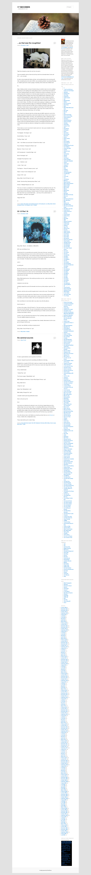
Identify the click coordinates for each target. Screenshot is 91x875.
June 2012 (63, 735)
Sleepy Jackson (67, 232)
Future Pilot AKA (67, 148)
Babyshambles (67, 100)
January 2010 (64, 776)
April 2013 (63, 721)
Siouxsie (65, 229)
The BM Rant (66, 475)
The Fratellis (66, 262)
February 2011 (64, 757)
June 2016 (63, 667)
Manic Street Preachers (68, 183)
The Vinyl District (67, 505)
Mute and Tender (67, 409)
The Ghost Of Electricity (69, 485)
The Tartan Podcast (68, 502)
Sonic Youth (66, 235)
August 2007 (63, 816)
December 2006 (64, 828)
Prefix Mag (66, 595)
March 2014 (63, 705)
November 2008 (64, 795)
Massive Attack (67, 184)
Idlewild (65, 155)
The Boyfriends (67, 243)
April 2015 (63, 687)
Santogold (19, 205)
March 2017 (63, 655)
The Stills (66, 277)
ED (65, 39)
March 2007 (63, 823)
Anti (64, 545)
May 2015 (63, 686)
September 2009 (64, 781)
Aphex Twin (31, 423)
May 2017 (63, 652)
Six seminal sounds (25, 337)
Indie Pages (66, 588)
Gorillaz (65, 149)
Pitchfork (65, 594)
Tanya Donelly (67, 241)
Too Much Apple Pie (68, 517)
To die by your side (68, 516)
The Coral (66, 250)
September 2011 (64, 747)
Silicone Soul (66, 228)
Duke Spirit (66, 132)
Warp (65, 576)
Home (19, 33)
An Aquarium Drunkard (68, 303)
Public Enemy (67, 215)
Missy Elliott (50, 203)
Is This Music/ (67, 591)
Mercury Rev (66, 187)
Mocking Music (67, 397)
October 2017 (64, 645)
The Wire (65, 599)
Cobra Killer (66, 124)
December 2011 (64, 743)
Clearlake (66, 123)
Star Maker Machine (68, 463)
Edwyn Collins (67, 138)
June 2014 (63, 701)
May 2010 (63, 770)
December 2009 (64, 777)
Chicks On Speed (67, 121)
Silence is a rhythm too (68, 446)
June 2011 (63, 752)
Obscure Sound (67, 414)
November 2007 (64, 812)
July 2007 (63, 818)
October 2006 (64, 830)
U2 (64, 286)
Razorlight (66, 218)
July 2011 (63, 750)
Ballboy (65, 102)
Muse (65, 197)
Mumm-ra (66, 196)
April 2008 (63, 805)
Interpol (36, 203)
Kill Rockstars (66, 559)
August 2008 (63, 799)
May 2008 (63, 804)
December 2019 (64, 608)
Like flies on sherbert (68, 383)
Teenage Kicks (67, 470)
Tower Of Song (67, 519)
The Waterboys (67, 283)
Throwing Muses (67, 284)
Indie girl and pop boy (68, 370)
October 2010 (64, 763)
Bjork (65, 106)
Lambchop (66, 170)
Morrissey (66, 193)
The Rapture (66, 273)
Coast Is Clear (66, 321)
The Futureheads (67, 263)
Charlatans (66, 118)
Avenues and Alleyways (68, 312)
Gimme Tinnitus (67, 342)
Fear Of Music (66, 146)
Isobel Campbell (67, 159)
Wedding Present (67, 290)
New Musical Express (68, 592)
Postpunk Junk (67, 429)
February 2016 (64, 673)
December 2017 (64, 642)
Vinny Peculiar (67, 287)
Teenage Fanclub (67, 242)
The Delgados (27, 205)
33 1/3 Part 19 (22, 211)
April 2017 (63, 653)
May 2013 (63, 719)
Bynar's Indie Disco (68, 316)
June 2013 (63, 718)
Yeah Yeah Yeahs (67, 294)
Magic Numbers (67, 182)
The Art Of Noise (67, 471)
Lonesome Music (67, 385)
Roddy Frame (66, 222)
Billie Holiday (47, 423)
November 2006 (64, 829)
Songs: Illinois (67, 457)
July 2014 (63, 700)
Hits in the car (66, 356)
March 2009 (63, 790)
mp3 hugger (66, 402)
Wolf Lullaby (66, 531)
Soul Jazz (66, 570)
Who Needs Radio (67, 530)
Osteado (65, 418)
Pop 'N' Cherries (67, 423)
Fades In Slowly (67, 333)
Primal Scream (67, 214)
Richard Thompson (68, 221)
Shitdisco (66, 225)
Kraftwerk (66, 169)
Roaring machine (67, 439)
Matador (65, 562)
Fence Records (67, 558)
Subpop (65, 572)
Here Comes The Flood (68, 353)
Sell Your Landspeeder (68, 443)
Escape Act (66, 144)
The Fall (65, 260)
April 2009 (63, 788)
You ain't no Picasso (68, 536)
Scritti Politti (66, 224)
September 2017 (64, 646)
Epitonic (65, 587)
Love (65, 175)
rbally (65, 435)
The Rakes (66, 271)
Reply (23, 424)
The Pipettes (66, 270)
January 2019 (64, 624)
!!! (64, 88)
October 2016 (64, 662)
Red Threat (66, 437)
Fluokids (65, 338)
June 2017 (63, 651)
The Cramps (66, 252)
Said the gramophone (68, 440)
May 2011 (63, 753)
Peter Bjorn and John (68, 208)
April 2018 (63, 637)
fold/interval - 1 (65, 852)
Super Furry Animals (68, 239)
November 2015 (64, 677)
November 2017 (64, 644)
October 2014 (64, 696)
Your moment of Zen (68, 537)
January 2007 (64, 826)
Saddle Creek (66, 566)
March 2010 (63, 773)
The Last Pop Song (68, 486)
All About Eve (66, 93)
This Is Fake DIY (67, 601)
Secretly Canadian (67, 567)
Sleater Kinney (67, 231)
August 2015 (63, 682)
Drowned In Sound (67, 585)
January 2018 (64, 641)
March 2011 (63, 756)
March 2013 (63, 722)
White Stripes (66, 291)
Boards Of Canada (67, 114)
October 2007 (64, 813)
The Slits (65, 276)
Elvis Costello (66, 141)
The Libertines (67, 269)
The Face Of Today (67, 484)
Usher (31, 205)
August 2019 (63, 614)
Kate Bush (66, 166)
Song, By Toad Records (68, 569)
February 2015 (64, 690)
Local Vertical (66, 384)
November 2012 (64, 728)
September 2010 (64, 764)
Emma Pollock (67, 142)
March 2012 (63, 739)
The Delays (66, 257)
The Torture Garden (68, 503)
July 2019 (63, 616)
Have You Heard (67, 350)
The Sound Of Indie (68, 501)
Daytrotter (66, 584)
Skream (22, 205)
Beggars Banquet (67, 548)
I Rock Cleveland (67, 364)
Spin (65, 598)
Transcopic (66, 573)
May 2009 (63, 787)
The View (66, 281)
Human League (53, 423)
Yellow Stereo (66, 534)
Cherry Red (66, 552)
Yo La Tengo (66, 295)
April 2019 (63, 620)
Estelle (27, 203)
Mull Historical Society (68, 194)
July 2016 (63, 666)
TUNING (65, 520)
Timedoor (66, 515)
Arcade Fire (66, 96)
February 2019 (64, 623)
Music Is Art (66, 406)
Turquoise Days (67, 522)
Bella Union (66, 549)
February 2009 (64, 791)
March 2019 (63, 621)
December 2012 (64, 726)
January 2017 (64, 658)
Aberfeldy (66, 92)
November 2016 (64, 660)
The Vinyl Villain (67, 506)
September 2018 (64, 630)
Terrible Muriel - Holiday (66, 860)
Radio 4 (54, 203)
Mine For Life (66, 395)
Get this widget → (65, 864)
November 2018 (64, 627)
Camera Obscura (67, 117)
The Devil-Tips (67, 481)
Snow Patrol (66, 234)
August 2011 (63, 749)
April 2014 (63, 704)
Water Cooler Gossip (68, 529)
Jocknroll (66, 377)
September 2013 (64, 714)
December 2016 (64, 659)
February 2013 (64, 724)
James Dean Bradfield (68, 161)
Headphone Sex (67, 352)
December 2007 (64, 811)
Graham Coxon (67, 151)
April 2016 (63, 670)
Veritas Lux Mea (67, 526)
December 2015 (64, 676)
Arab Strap (66, 95)
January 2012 (64, 742)
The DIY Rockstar (67, 482)
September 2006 (64, 832)
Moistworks (66, 398)
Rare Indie (66, 433)
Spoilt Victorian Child (68, 461)
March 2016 (63, 672)
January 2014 (64, 708)
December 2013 (64, 710)
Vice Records (66, 575)
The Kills (65, 267)
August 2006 (63, 833)
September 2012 (64, 731)
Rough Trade (66, 565)
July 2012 (63, 733)
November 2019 (64, 610)
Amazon (51, 415)
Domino (65, 555)
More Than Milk (67, 401)
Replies (35, 205)
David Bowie (66, 128)
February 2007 (64, 825)
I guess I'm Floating (68, 363)
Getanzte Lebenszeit (68, 340)
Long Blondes (67, 173)
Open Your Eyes (67, 416)
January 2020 (64, 607)
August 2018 (63, 631)
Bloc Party (66, 110)
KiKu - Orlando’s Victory (66, 843)
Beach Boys (66, 104)
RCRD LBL (66, 597)
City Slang (66, 553)
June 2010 (63, 769)
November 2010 (64, 762)
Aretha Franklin (67, 97)
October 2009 (64, 780)
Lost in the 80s (67, 390)
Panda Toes (66, 420)
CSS (24, 203)
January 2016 (64, 674)
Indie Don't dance (67, 367)
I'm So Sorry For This (68, 366)
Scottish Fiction (67, 442)
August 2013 (63, 715)
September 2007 (64, 815)
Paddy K (65, 419)
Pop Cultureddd (67, 425)
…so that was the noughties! (29, 43)
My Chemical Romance (68, 198)
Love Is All (66, 176)
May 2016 (63, 669)
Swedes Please (67, 467)
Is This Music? (65, 47)
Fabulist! (65, 332)
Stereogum (66, 464)
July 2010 (63, 767)
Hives (65, 152)
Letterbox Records (67, 561)
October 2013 (64, 712)
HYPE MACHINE (66, 841)
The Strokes (66, 280)
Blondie (65, 111)
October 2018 (64, 628)
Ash (64, 99)
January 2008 (64, 809)
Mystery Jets (66, 203)
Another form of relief (68, 309)
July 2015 (63, 683)
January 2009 (64, 792)
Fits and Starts (67, 336)
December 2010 (64, 760)
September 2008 (64, 798)
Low (46, 203)
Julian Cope (66, 163)
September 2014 (64, 697)
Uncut (65, 602)
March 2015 (63, 689)
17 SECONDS (23, 7)
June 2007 (63, 819)
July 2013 (63, 717)
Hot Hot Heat (66, 154)
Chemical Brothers (67, 120)
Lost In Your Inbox (67, 391)
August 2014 (63, 698)
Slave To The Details (68, 449)
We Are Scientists (67, 288)
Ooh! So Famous (67, 415)
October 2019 (64, 611)
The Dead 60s (66, 255)
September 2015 (64, 680)
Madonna (66, 180)
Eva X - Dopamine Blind (66, 854)
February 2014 (64, 707)
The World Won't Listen (68, 513)
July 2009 (63, 784)
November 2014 (64, 694)
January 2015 (64, 691)
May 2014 (63, 703)
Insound (65, 590)
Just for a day (66, 376)
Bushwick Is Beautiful (68, 315)
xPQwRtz (65, 533)
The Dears (66, 256)
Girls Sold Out (67, 343)
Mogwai (65, 191)
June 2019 (63, 617)
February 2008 (64, 808)
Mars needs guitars (68, 394)
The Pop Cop (66, 494)
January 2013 (64, 725)
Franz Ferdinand (32, 203)
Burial (22, 203)
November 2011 (64, 745)
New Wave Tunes (67, 412)
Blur (64, 113)
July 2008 (63, 801)
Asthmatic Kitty (67, 546)
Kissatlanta (66, 378)
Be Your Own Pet (67, 103)
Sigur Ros (66, 227)
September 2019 (64, 613)
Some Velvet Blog (67, 451)
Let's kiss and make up (68, 381)
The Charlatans (67, 245)
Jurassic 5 (66, 165)
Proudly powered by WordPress (45, 870)
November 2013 (64, 711)
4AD (64, 544)
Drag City (66, 556)
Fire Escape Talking (68, 335)
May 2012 (63, 736)
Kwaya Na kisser (67, 380)
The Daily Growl (67, 477)
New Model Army (67, 204)
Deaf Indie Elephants (68, 325)
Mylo (65, 201)
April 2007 (63, 822)
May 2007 (63, 821)
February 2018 (64, 639)
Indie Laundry (66, 371)
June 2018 (63, 634)
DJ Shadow (66, 130)
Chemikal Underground (68, 551)
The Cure (65, 253)
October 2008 (64, 797)
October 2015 (64, 679)
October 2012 (64, 729)
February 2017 (64, 656)
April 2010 (63, 771)
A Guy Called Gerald (25, 423)
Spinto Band (66, 236)
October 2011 (64, 746)
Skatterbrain (66, 447)
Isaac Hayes (66, 158)
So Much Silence (67, 450)
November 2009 (64, 778)
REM (65, 220)
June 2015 (63, 684)
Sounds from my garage (69, 458)
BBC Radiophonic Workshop (39, 423)
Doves (65, 131)
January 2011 (64, 759)
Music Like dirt (67, 408)
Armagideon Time (67, 310)
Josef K (65, 162)
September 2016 (64, 663)
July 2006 (63, 835)
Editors (65, 137)
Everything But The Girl (68, 145)
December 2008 (64, 794)
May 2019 (63, 618)
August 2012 (63, 732)
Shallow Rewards (67, 444)
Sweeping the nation (68, 468)
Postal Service (67, 210)
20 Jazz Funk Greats (68, 302)
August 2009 (63, 783)
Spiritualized (66, 238)
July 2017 (63, 649)
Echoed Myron (67, 328)
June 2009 (63, 785)
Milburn (65, 189)
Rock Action (66, 563)
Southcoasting (67, 460)
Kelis (65, 168)
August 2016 (63, 665)
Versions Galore (67, 527)
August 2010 (63, 766)
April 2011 (63, 755)
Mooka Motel (66, 399)
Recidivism (66, 436)
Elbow (65, 139)
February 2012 (64, 740)
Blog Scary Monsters (69, 313)
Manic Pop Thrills (67, 392)
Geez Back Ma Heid (68, 339)
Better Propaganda (67, 583)
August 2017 (63, 648)
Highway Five (66, 355)
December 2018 (64, 625)
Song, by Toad (67, 456)
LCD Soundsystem (42, 203)
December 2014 (64, 693)
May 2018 (63, 635)
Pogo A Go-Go (67, 422)
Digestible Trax (67, 326)
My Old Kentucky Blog (68, 411)
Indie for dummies (67, 369)
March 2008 (63, 806)
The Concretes (67, 246)
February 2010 (64, 774)
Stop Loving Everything (69, 465)
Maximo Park (66, 186)
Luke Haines (66, 179)
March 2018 (63, 638)
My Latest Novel (67, 200)
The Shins (66, 274)
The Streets (66, 278)
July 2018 (63, 632)
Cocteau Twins (67, 125)
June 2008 (63, 802)
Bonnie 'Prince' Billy (68, 116)
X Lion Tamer (66, 292)
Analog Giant (66, 308)
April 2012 (63, 738)
